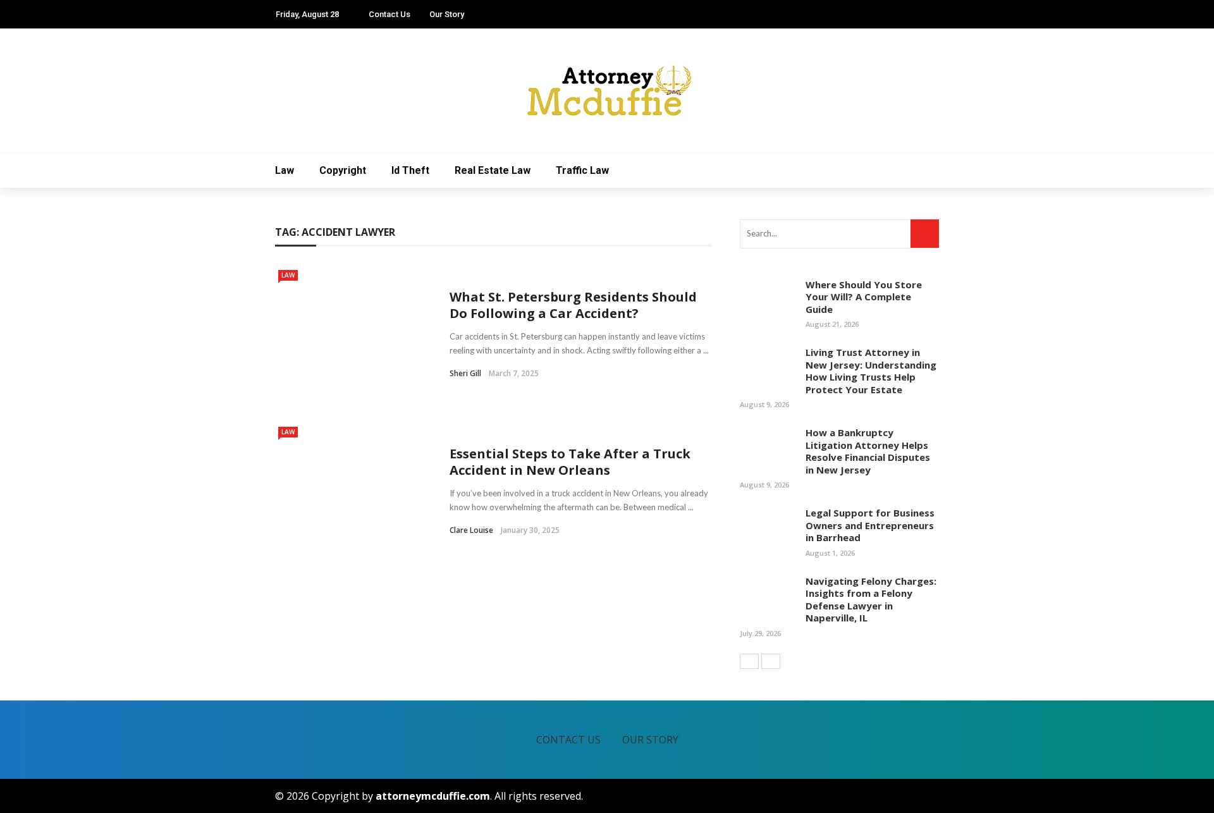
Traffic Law (582, 170)
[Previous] (749, 661)
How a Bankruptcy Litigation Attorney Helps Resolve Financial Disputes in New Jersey (868, 451)
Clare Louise (471, 530)
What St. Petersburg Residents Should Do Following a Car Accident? (573, 305)
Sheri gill (465, 373)
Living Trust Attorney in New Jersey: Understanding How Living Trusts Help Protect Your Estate (871, 371)
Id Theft (410, 170)
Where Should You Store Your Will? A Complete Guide (864, 296)
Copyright (342, 170)
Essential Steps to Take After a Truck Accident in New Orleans (570, 462)
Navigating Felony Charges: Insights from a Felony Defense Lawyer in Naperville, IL (871, 600)
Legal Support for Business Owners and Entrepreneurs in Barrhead (870, 525)
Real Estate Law (492, 170)
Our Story (446, 14)
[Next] (770, 661)
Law (284, 170)
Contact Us (389, 14)
